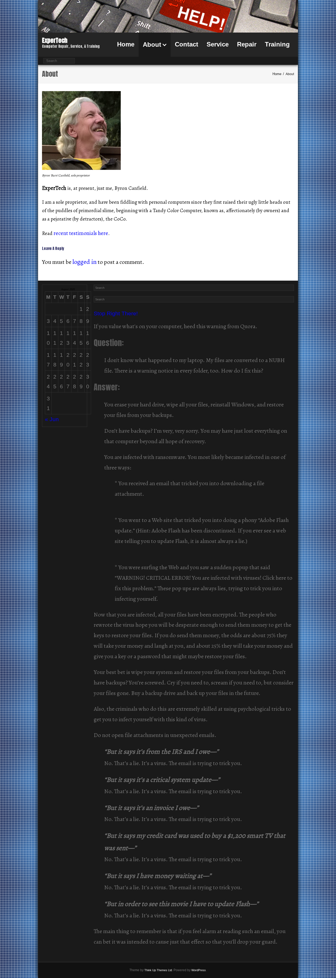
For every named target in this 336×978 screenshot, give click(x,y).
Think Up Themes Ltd (158, 970)
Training (277, 44)
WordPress (198, 970)
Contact (186, 44)
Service (218, 44)
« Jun (52, 419)
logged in (84, 262)
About (152, 44)
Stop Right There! (116, 313)
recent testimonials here (81, 233)
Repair (246, 44)
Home (125, 44)
